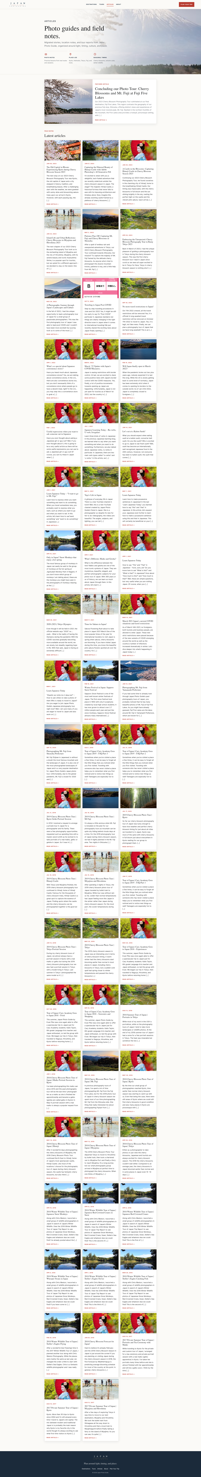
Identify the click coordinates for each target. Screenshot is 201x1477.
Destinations (91, 4)
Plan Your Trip (187, 4)
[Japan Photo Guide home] (17, 4)
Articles (110, 4)
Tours (101, 4)
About (118, 4)
